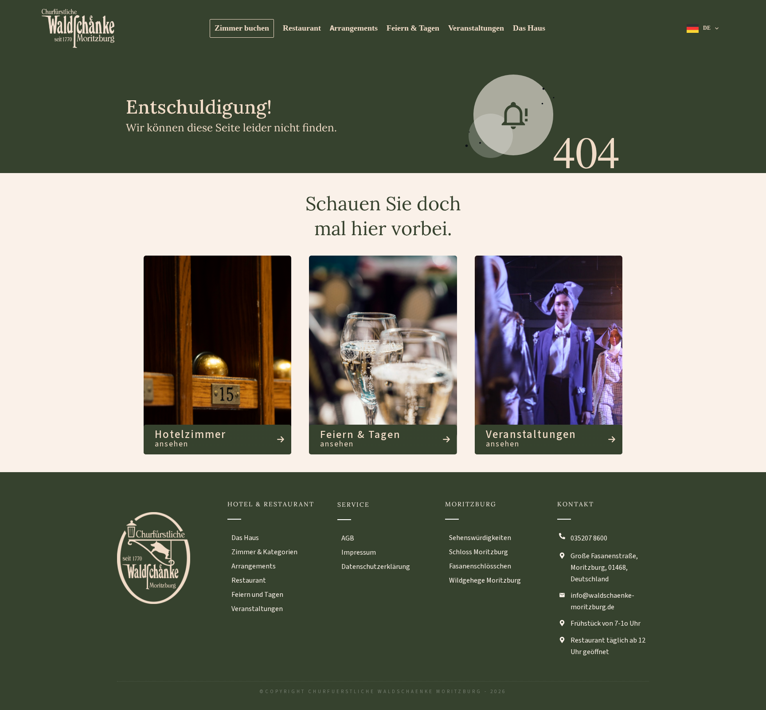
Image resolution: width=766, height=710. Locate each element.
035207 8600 (589, 538)
